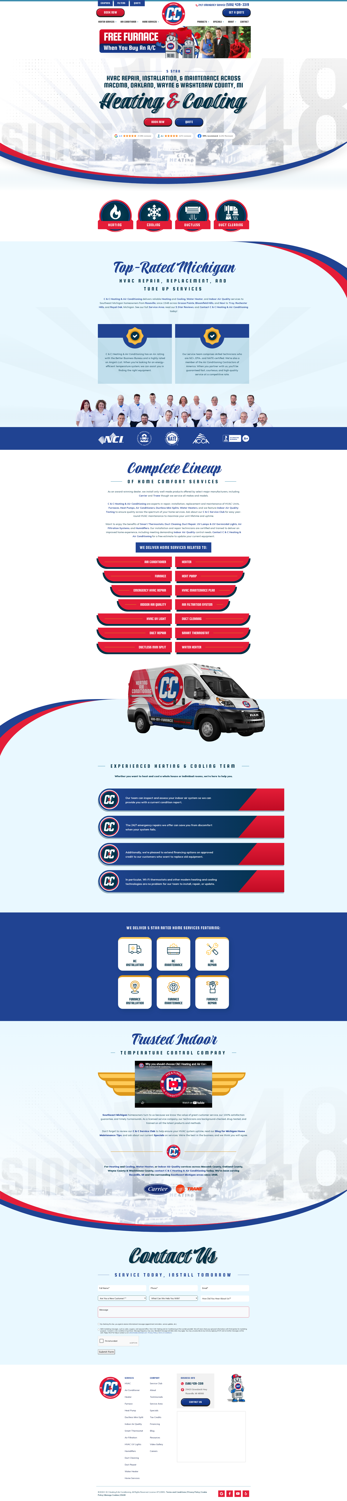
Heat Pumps (127, 507)
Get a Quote (236, 12)
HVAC (128, 1383)
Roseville (150, 303)
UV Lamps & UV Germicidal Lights (217, 524)
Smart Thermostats (152, 524)
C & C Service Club (214, 511)
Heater (128, 1397)
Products (202, 21)
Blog (152, 1430)
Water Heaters (188, 507)
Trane (156, 495)
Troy (231, 303)
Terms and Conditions (176, 1492)
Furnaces (114, 507)
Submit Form (106, 1351)
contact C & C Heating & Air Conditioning (180, 1170)
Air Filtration (131, 1437)
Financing (155, 1424)
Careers (154, 1451)
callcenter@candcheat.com (138, 1333)
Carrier (143, 495)
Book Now (110, 12)
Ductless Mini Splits (167, 507)
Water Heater (195, 298)
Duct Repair (189, 524)
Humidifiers (142, 528)
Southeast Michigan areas (187, 1174)
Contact (244, 21)
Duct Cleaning (173, 524)
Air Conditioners (145, 507)
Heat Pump (130, 1410)
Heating (166, 298)
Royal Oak (116, 307)
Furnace (129, 1403)
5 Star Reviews (185, 307)
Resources (155, 1437)
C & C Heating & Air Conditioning (123, 298)
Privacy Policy (152, 1333)
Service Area (156, 307)
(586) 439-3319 (237, 5)
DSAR (123, 1495)
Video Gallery (156, 1444)
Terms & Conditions (165, 1333)
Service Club (156, 1383)
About (231, 21)
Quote (137, 3)
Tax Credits (155, 1417)
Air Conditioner (128, 21)
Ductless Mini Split (134, 1417)
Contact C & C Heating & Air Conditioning (224, 307)
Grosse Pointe (186, 303)
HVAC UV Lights (133, 1444)
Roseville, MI (136, 1174)
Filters (121, 3)
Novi (222, 303)
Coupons (105, 3)
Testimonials (156, 1397)
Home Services (149, 21)
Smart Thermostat (134, 1430)
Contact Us (195, 1401)
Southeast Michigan (114, 1114)
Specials (217, 21)
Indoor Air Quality (219, 298)
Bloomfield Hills (204, 303)
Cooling (181, 298)
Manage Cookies (111, 1495)
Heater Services (106, 21)
